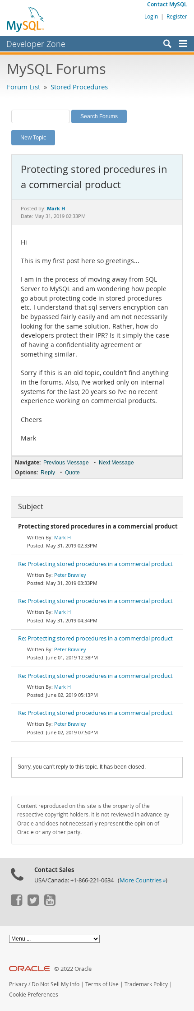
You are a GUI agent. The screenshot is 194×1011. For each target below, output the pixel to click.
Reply (48, 472)
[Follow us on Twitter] (33, 903)
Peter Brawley (70, 574)
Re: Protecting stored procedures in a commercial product (95, 564)
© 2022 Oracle (73, 969)
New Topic (33, 137)
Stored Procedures (79, 86)
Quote (72, 472)
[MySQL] (25, 18)
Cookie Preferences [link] (33, 994)
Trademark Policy (146, 984)
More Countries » (143, 880)
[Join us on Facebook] (16, 903)
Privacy (18, 984)
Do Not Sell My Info (55, 984)
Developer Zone (35, 43)
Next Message (116, 462)
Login (151, 16)
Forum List (23, 86)
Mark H (62, 537)
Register (176, 16)
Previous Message (66, 462)
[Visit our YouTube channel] (49, 903)
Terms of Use (102, 984)
